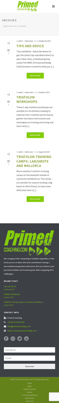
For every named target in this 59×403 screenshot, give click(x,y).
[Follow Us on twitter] (19, 338)
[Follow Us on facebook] (6, 338)
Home (24, 33)
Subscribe (29, 366)
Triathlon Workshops (26, 99)
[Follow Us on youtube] (26, 338)
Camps (29, 392)
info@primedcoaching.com (19, 326)
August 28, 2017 (44, 152)
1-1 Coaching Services (30, 395)
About (29, 386)
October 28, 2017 (45, 41)
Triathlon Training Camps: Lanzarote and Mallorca (33, 161)
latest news (29, 41)
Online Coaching (29, 389)
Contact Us (29, 401)
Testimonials (29, 398)
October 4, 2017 (44, 92)
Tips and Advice (30, 46)
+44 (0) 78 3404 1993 (15, 322)
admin (20, 41)
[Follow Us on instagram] (13, 338)
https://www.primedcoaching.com (22, 330)
